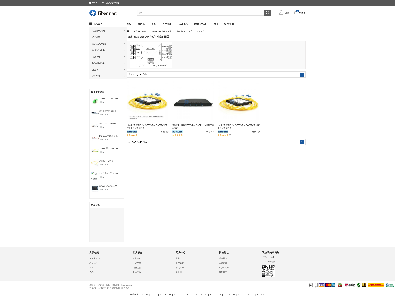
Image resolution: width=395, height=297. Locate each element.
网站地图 (223, 272)
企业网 (95, 69)
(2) (230, 135)
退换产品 (137, 272)
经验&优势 (224, 267)
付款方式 (137, 263)
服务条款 (125, 288)
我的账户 (180, 263)
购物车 (302, 12)
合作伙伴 (223, 263)
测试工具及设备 (99, 43)
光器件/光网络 (98, 30)
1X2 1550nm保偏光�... (108, 136)
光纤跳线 (96, 37)
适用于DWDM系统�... (108, 111)
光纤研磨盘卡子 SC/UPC (109, 173)
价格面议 (165, 131)
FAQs (92, 272)
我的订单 (180, 267)
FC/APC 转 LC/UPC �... (109, 148)
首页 (129, 23)
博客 (91, 267)
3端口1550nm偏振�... (108, 123)
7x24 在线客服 (268, 261)
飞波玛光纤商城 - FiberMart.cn (118, 285)
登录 (287, 12)
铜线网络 (96, 56)
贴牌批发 (223, 258)
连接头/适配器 (98, 50)
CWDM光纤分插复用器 (161, 31)
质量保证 (137, 258)
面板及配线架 (98, 63)
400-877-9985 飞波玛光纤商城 (105, 3)
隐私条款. (116, 288)
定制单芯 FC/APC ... (107, 161)
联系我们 (93, 263)
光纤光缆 (96, 76)
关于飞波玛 (94, 258)
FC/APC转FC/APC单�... (109, 98)
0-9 (262, 294)
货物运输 (137, 267)
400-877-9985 (268, 257)
